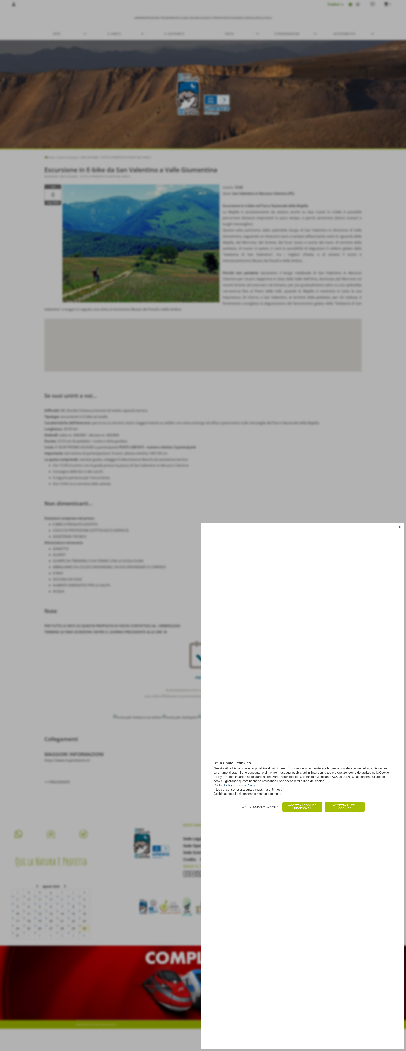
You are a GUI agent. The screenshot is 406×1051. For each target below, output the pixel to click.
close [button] (400, 527)
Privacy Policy (245, 785)
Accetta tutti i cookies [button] (345, 807)
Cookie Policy (223, 785)
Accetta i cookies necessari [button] (302, 807)
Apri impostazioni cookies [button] (260, 806)
